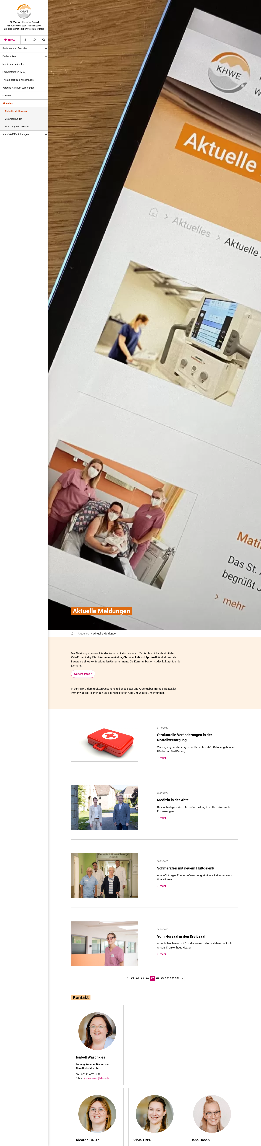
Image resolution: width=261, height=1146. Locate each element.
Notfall (12, 40)
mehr (163, 757)
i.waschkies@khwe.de (96, 1078)
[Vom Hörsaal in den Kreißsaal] (104, 943)
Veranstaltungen (13, 118)
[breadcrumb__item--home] (72, 633)
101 (172, 978)
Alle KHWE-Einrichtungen (15, 134)
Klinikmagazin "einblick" (17, 126)
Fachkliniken (9, 56)
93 (132, 978)
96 (147, 978)
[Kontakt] (34, 40)
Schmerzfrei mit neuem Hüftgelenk (185, 868)
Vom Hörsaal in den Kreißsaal (181, 936)
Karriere (6, 95)
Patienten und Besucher (15, 48)
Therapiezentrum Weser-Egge (18, 79)
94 (137, 978)
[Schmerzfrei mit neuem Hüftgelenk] (104, 875)
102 (177, 978)
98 (157, 978)
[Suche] (43, 40)
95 (142, 978)
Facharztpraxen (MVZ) (14, 72)
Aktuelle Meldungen (16, 111)
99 (162, 978)
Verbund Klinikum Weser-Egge (18, 87)
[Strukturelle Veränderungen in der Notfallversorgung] (104, 744)
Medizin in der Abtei (173, 800)
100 (167, 978)
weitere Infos (82, 673)
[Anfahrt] (25, 40)
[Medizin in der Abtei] (104, 807)
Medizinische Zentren (13, 64)
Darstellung (11, 1142)
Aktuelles (7, 103)
